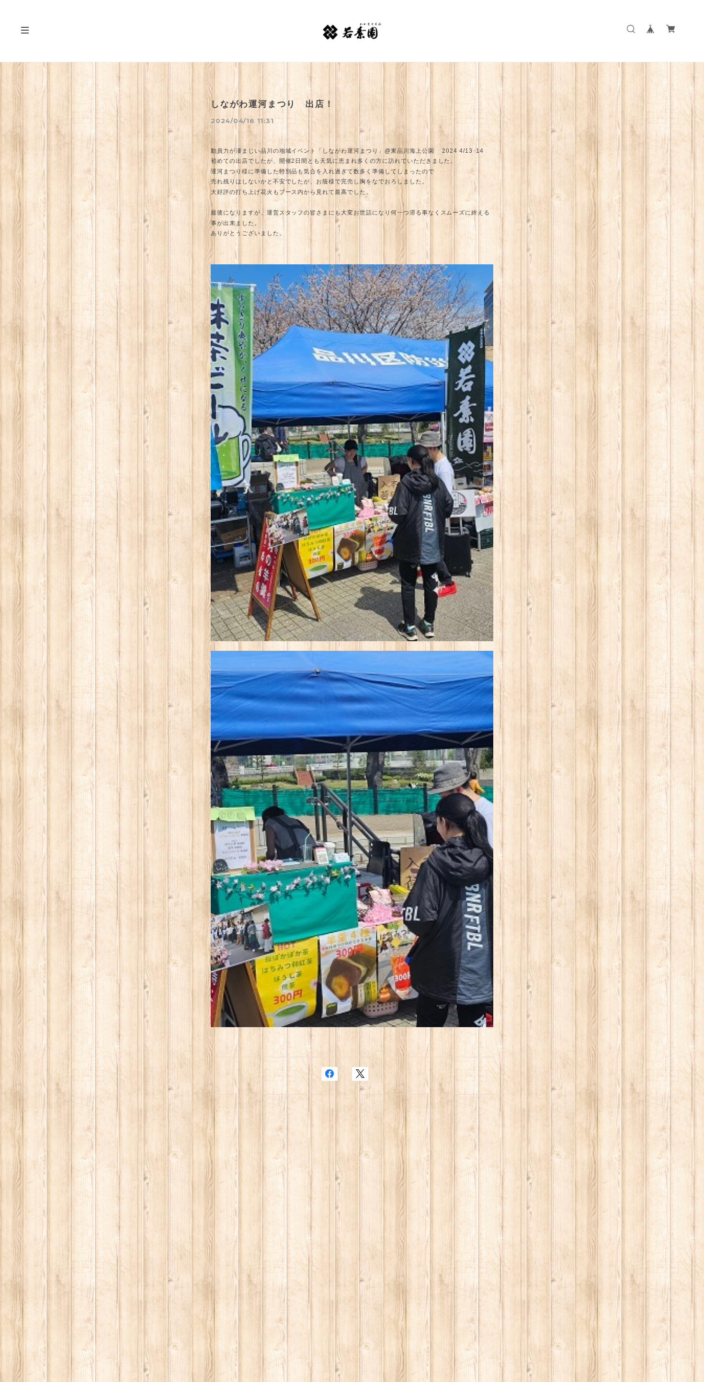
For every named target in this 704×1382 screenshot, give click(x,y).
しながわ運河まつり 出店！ (272, 104)
